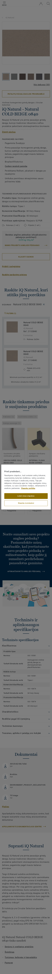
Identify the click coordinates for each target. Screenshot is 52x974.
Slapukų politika (28, 488)
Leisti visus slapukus (26, 496)
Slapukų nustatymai (26, 503)
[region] (26, 487)
